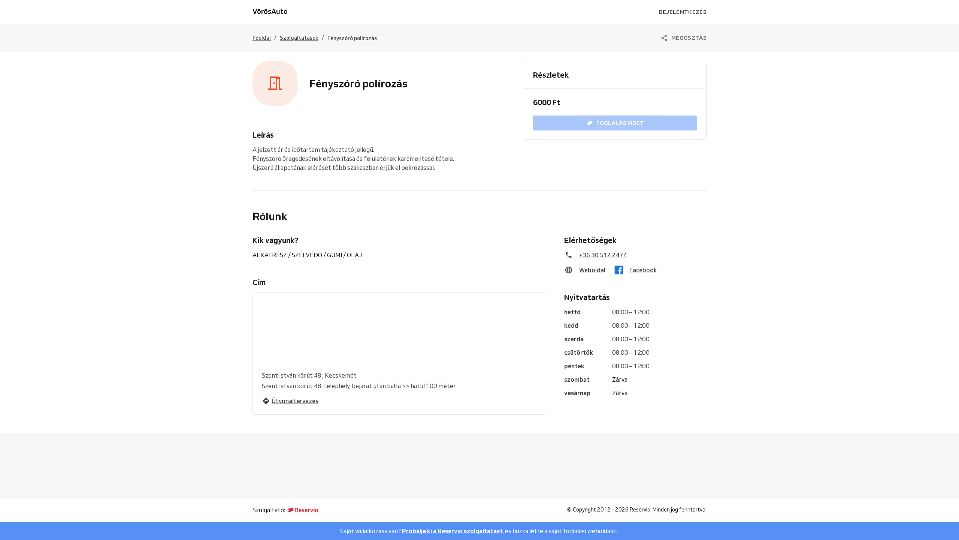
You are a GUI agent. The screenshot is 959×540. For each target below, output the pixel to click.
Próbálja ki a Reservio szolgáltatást (452, 531)
